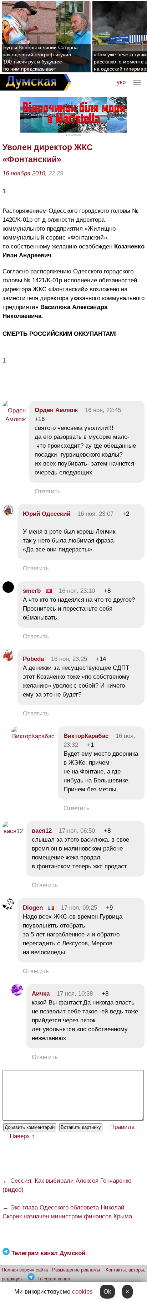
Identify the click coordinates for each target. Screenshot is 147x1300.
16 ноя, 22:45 (103, 410)
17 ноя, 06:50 (77, 830)
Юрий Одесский (46, 513)
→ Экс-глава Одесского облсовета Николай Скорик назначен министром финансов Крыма (67, 1212)
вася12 (42, 830)
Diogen (33, 907)
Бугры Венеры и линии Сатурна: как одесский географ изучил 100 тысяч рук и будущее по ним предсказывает (41, 58)
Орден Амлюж (56, 410)
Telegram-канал (53, 1278)
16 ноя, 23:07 (95, 513)
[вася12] (12, 831)
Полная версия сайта (25, 1270)
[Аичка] (17, 993)
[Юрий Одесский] (8, 513)
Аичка (41, 993)
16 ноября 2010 (23, 173)
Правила (122, 1127)
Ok (107, 1291)
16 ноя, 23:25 (69, 659)
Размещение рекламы (76, 1270)
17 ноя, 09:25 (79, 907)
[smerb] (8, 590)
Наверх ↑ (22, 1136)
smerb (32, 590)
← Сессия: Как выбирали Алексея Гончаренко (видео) (66, 1185)
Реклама (73, 135)
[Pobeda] (8, 658)
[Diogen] (8, 907)
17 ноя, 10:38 (75, 993)
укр (121, 82)
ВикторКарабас (86, 736)
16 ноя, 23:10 (77, 590)
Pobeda (34, 659)
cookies (82, 1291)
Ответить (48, 491)
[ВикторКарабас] (33, 736)
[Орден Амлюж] (14, 419)
